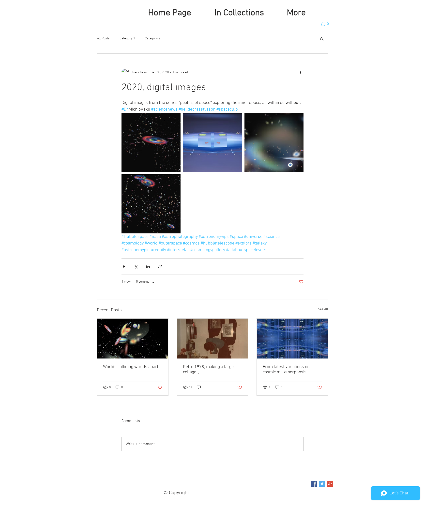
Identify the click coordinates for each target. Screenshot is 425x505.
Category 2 (152, 38)
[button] (327, 24)
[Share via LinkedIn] (148, 266)
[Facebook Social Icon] (314, 484)
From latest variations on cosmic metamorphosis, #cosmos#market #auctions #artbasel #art (288, 369)
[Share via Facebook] (123, 266)
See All (323, 309)
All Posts (103, 38)
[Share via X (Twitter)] (136, 266)
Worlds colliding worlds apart (130, 367)
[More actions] (301, 72)
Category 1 (127, 38)
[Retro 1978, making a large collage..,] (212, 338)
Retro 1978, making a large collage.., (208, 369)
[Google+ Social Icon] (330, 484)
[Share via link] (160, 266)
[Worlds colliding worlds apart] (132, 338)
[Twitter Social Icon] (322, 484)
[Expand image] (151, 142)
